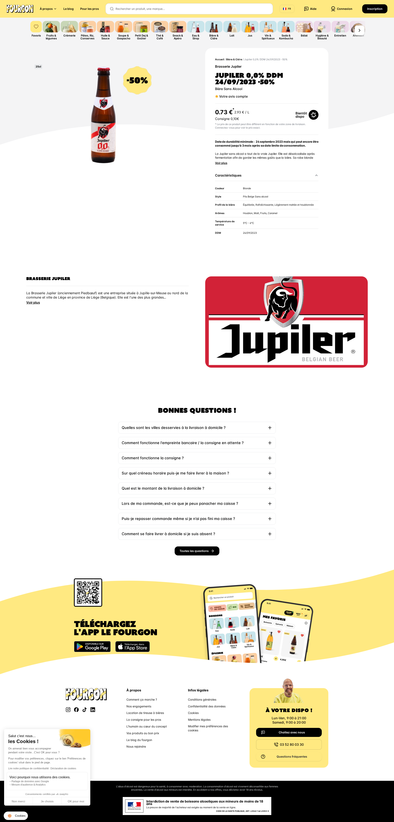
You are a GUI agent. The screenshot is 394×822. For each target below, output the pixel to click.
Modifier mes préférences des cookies (208, 728)
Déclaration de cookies (63, 768)
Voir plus (221, 163)
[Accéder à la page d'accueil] (20, 9)
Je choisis (47, 801)
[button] (16, 816)
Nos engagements (138, 706)
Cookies (193, 713)
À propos (46, 8)
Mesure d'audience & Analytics (28, 784)
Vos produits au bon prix (142, 733)
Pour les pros (89, 8)
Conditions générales (202, 699)
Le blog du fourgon (139, 740)
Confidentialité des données (207, 706)
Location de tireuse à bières (145, 713)
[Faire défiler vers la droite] (359, 30)
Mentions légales (199, 719)
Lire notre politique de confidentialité (28, 768)
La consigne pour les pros (143, 719)
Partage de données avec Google (30, 781)
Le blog (68, 8)
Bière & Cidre (234, 59)
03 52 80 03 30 (292, 744)
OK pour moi (76, 801)
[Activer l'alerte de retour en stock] (313, 115)
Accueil (219, 59)
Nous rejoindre (136, 746)
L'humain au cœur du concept (146, 726)
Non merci (18, 801)
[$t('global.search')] (112, 9)
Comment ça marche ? (141, 699)
